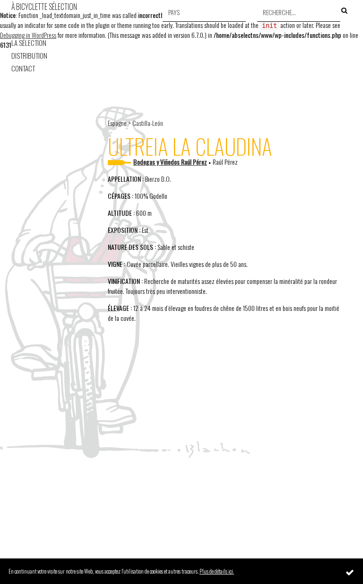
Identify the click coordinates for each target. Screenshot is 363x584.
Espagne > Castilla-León (135, 123)
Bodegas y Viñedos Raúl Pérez (170, 162)
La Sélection (28, 43)
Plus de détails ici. (216, 571)
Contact (23, 68)
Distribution (29, 56)
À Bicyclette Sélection (44, 6)
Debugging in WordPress (28, 35)
